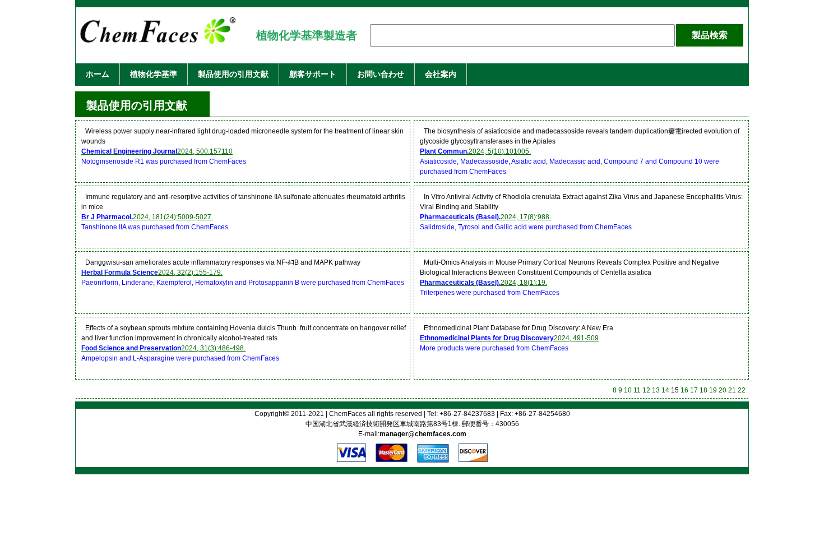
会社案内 (440, 74)
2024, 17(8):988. (485, 217)
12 (646, 390)
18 (703, 390)
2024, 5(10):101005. (475, 151)
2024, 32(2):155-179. (152, 272)
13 (656, 390)
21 (732, 390)
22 (742, 390)
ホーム (97, 74)
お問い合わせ (380, 74)
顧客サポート (312, 74)
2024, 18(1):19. (483, 283)
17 (694, 390)
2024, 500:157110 (157, 151)
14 (665, 390)
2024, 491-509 (509, 338)
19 (713, 390)
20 (722, 390)
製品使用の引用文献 (233, 74)
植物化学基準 (153, 74)
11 (637, 390)
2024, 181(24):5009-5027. (147, 217)
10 (628, 390)
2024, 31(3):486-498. (163, 348)
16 (684, 390)
